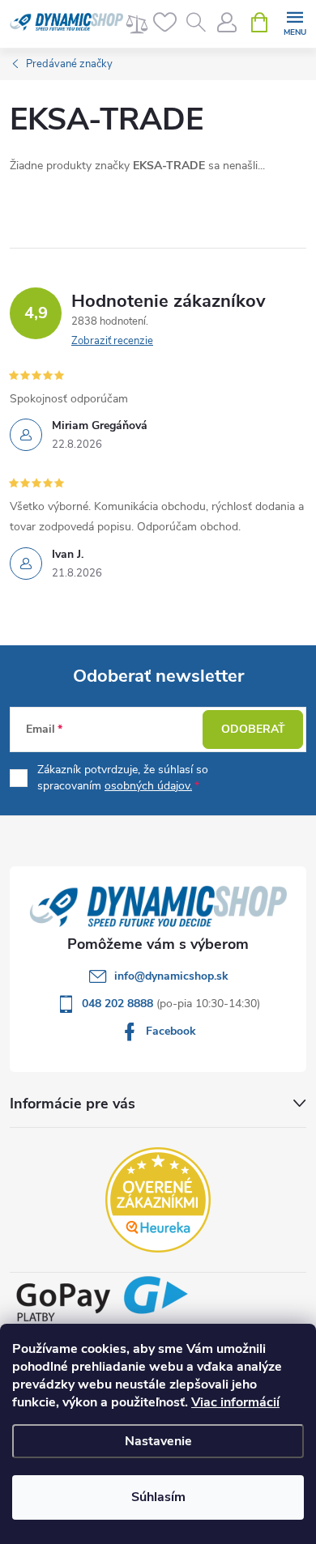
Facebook (171, 1031)
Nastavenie (158, 1441)
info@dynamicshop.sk (171, 976)
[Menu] (294, 21)
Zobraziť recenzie (112, 341)
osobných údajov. (148, 785)
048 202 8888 (119, 1003)
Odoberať (253, 729)
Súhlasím (158, 1497)
